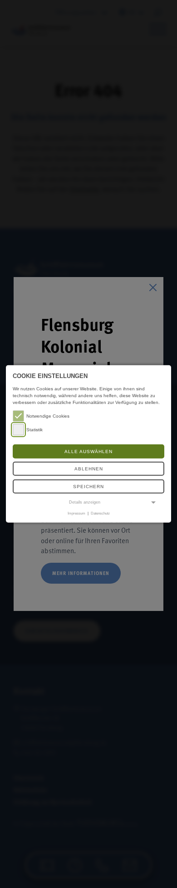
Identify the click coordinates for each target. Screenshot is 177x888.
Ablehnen (88, 468)
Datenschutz (100, 513)
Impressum (76, 513)
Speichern (88, 486)
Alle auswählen (88, 451)
